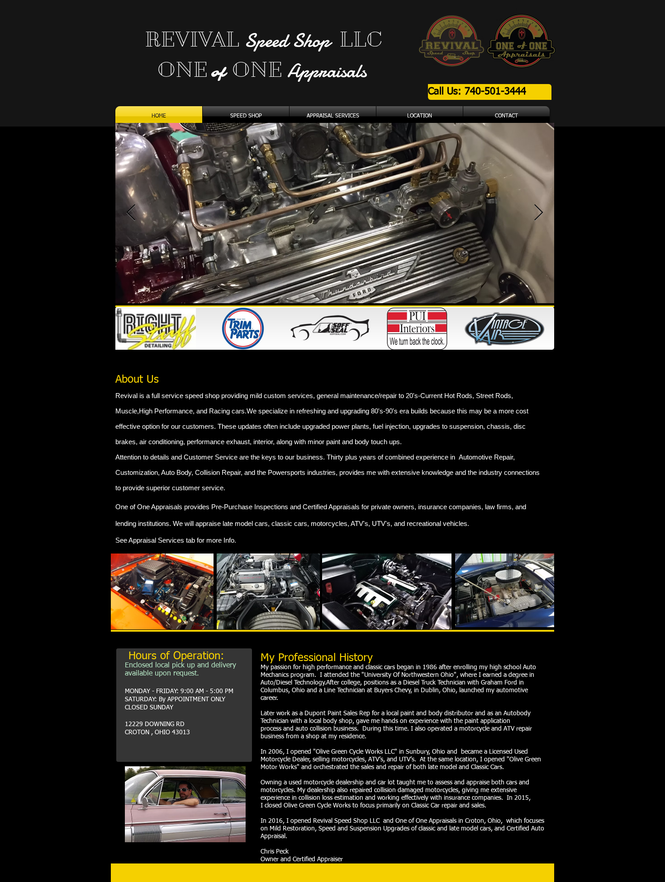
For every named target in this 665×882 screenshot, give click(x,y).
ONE (175, 69)
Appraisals (326, 70)
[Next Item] (538, 213)
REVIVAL (194, 39)
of (219, 73)
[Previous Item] (131, 213)
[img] (155, 329)
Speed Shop (289, 40)
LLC (358, 39)
